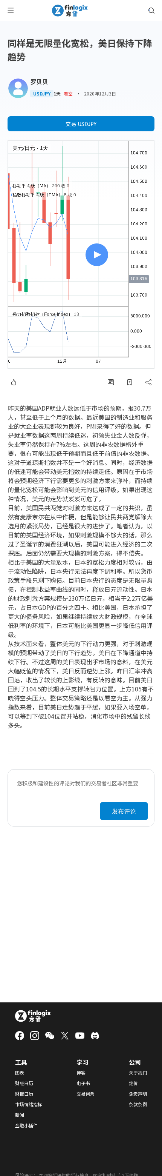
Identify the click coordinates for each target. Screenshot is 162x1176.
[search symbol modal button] (151, 10)
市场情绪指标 (28, 1104)
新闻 (19, 1115)
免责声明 (138, 1094)
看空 (68, 93)
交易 (81, 124)
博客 (81, 1073)
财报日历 (24, 1094)
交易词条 (85, 1094)
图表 (19, 1073)
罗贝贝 (39, 81)
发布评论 (124, 811)
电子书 (83, 1083)
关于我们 (138, 1073)
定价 (133, 1083)
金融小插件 (26, 1125)
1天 (57, 94)
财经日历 (24, 1083)
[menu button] (10, 10)
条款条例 (138, 1104)
